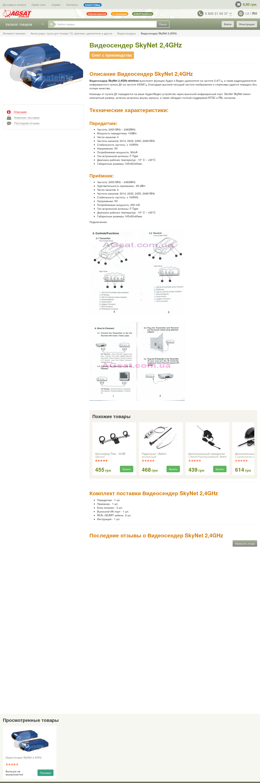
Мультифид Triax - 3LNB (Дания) (110, 455)
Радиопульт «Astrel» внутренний (154, 455)
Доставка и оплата (14, 4)
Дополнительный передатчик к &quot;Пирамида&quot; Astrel (207, 455)
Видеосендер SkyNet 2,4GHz (24, 757)
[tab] (43, 111)
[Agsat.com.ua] (17, 13)
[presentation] (93, 449)
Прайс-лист (39, 4)
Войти (227, 24)
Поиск (163, 24)
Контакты (72, 4)
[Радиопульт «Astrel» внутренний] (161, 437)
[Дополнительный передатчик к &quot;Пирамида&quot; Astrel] (207, 437)
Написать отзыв (245, 543)
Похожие (45, 773)
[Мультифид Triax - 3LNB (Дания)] (114, 437)
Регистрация (247, 24)
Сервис (56, 4)
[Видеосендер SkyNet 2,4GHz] (43, 71)
